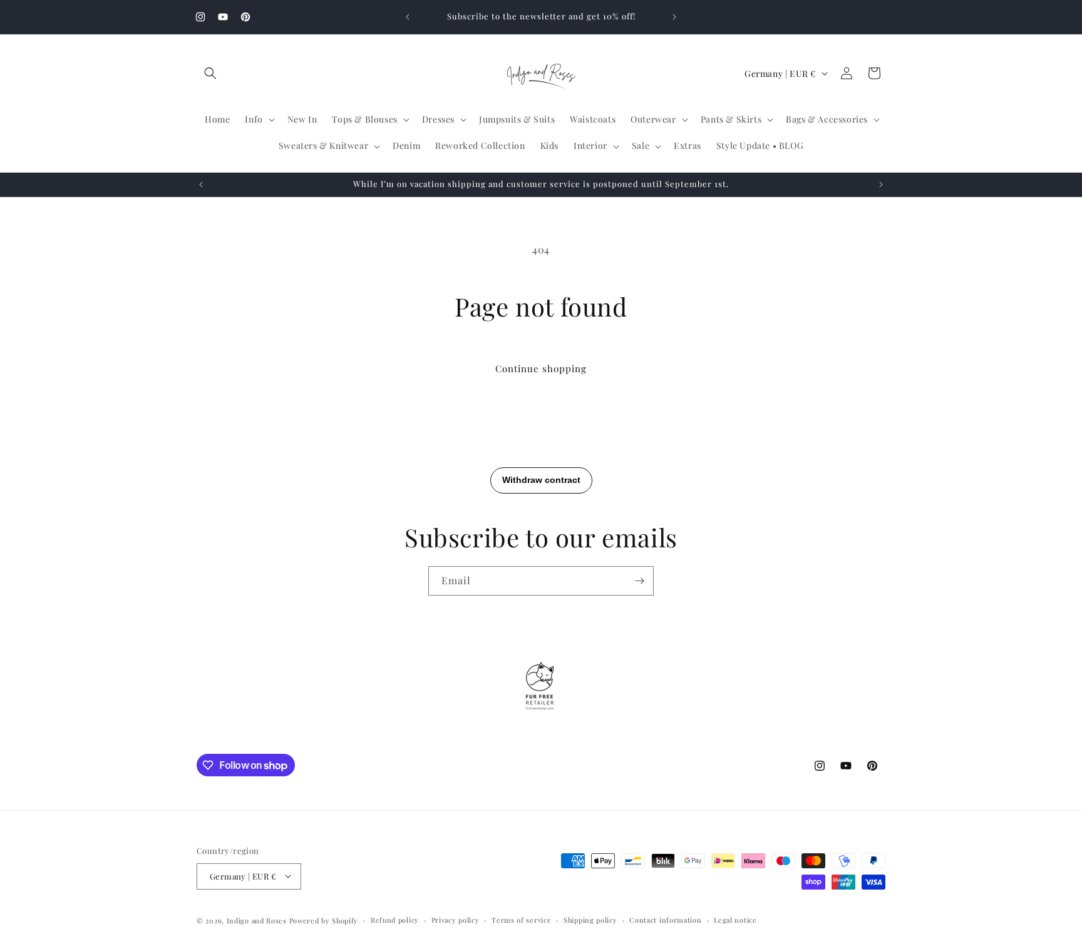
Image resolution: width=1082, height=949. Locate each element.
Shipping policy (590, 919)
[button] (210, 73)
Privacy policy (455, 919)
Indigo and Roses (257, 920)
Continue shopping (541, 368)
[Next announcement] (674, 17)
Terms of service (521, 919)
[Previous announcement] (407, 17)
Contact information (665, 919)
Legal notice (735, 919)
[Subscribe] (639, 581)
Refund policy (395, 919)
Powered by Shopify (324, 920)
